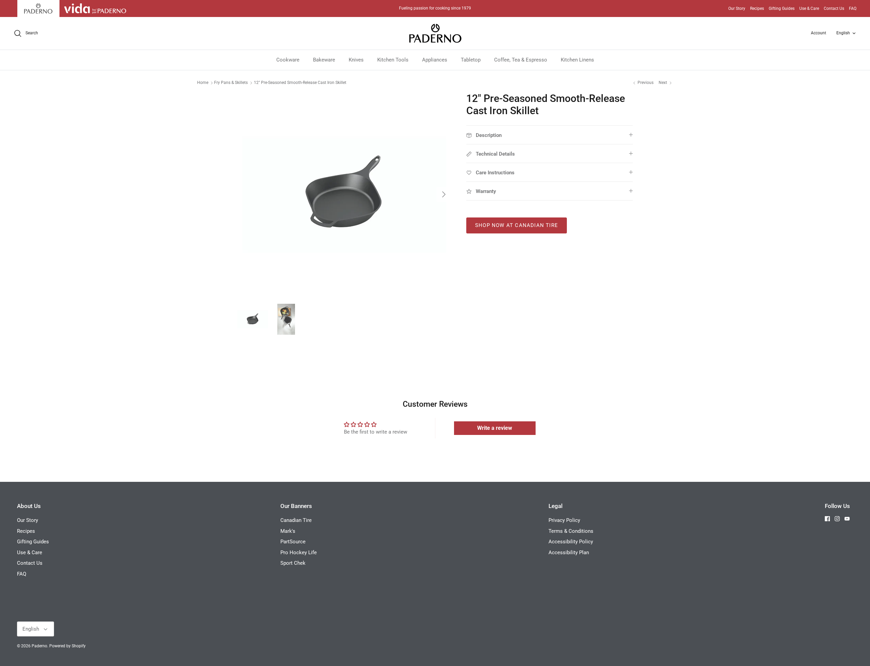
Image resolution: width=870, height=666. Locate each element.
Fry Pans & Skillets (231, 82)
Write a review (494, 428)
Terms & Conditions (571, 531)
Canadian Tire (296, 520)
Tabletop (471, 60)
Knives (356, 60)
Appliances (434, 60)
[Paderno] (435, 33)
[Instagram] (837, 518)
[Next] (443, 194)
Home (202, 82)
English (843, 33)
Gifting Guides (782, 8)
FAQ (852, 8)
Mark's (287, 531)
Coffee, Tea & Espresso (520, 60)
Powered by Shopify (67, 646)
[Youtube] (847, 518)
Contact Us (834, 8)
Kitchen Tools (392, 60)
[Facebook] (827, 518)
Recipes (757, 8)
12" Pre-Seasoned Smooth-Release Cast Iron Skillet (300, 82)
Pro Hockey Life (298, 552)
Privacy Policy (564, 520)
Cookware (287, 60)
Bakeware (324, 60)
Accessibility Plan (569, 552)
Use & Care (809, 8)
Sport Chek (293, 563)
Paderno (39, 646)
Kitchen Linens (577, 60)
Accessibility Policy (571, 542)
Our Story (736, 8)
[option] (344, 194)
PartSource (293, 542)
